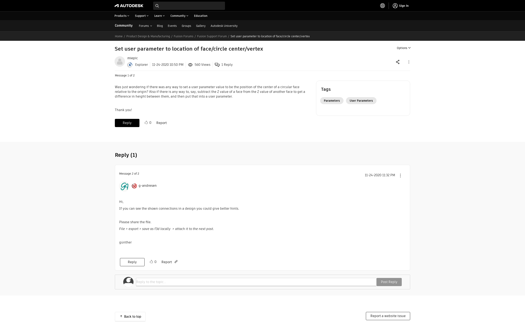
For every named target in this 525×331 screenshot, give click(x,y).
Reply (127, 123)
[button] (408, 61)
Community (124, 25)
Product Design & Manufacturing (148, 36)
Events (172, 26)
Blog (160, 26)
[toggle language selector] (382, 5)
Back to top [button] (132, 316)
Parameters (332, 101)
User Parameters (361, 101)
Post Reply (389, 282)
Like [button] (146, 122)
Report (161, 123)
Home (119, 36)
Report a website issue (388, 316)
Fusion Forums (183, 36)
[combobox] (189, 6)
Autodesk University (224, 26)
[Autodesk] (129, 6)
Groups (186, 26)
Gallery (201, 26)
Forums (144, 26)
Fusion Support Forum (212, 36)
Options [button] (402, 48)
